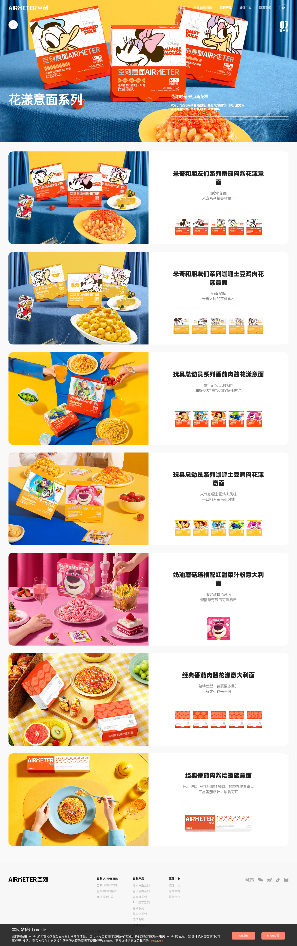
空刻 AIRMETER (107, 885)
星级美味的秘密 (107, 891)
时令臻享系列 (141, 902)
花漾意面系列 (141, 891)
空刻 (202, 8)
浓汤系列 (138, 919)
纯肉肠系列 (140, 914)
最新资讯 (174, 897)
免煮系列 (138, 908)
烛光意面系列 (141, 885)
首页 (182, 7)
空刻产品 (226, 7)
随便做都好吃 (105, 897)
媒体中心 (245, 7)
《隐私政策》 (157, 941)
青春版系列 (140, 897)
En (283, 7)
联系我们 (265, 7)
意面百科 (174, 891)
